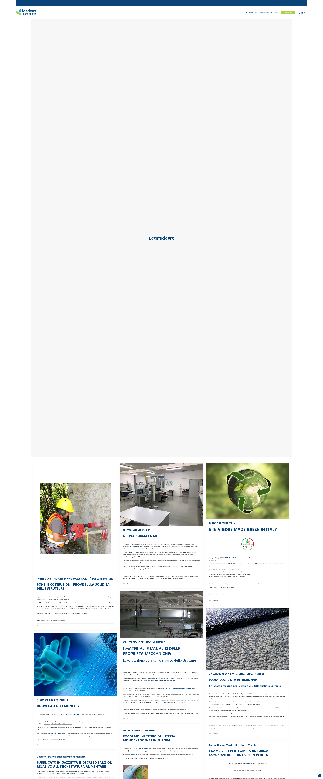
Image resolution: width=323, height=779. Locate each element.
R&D (256, 12)
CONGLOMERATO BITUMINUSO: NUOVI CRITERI (236, 685)
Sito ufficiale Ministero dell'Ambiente (219, 605)
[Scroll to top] (319, 776)
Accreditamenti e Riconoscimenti (286, 3)
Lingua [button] (304, 3)
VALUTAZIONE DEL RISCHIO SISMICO (144, 652)
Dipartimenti (249, 12)
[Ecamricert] (26, 12)
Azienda (275, 3)
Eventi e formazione (266, 12)
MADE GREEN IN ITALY (222, 533)
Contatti (298, 3)
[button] (300, 13)
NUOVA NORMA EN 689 (136, 540)
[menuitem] (275, 3)
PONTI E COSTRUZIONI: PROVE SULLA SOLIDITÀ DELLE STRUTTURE (75, 589)
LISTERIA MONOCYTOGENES (139, 741)
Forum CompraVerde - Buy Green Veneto (232, 755)
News (276, 12)
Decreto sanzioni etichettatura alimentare (61, 767)
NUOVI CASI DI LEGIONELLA (53, 710)
